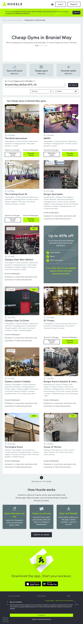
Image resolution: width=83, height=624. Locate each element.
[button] (22, 130)
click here (44, 45)
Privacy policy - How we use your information (59, 600)
